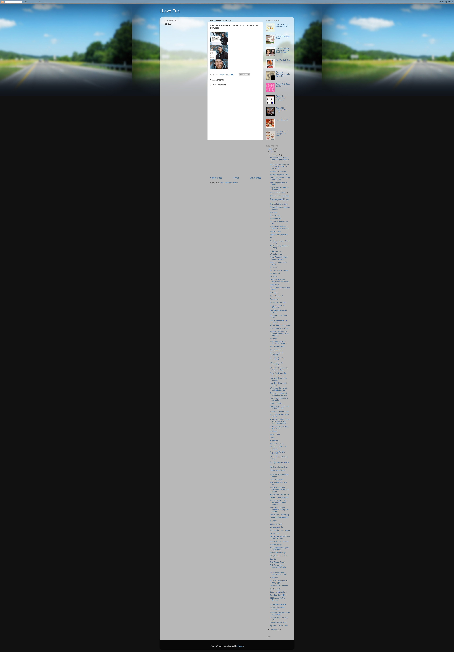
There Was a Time (277, 444)
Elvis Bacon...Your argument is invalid (278, 566)
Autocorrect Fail (276, 544)
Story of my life (275, 218)
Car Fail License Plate (278, 623)
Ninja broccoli (275, 273)
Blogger (240, 646)
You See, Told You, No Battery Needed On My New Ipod (279, 333)
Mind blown (274, 441)
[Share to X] (244, 74)
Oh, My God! (275, 533)
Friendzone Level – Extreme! (277, 354)
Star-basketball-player (278, 604)
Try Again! (273, 338)
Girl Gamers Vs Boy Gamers (277, 599)
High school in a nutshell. (279, 270)
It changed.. (274, 293)
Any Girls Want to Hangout (280, 325)
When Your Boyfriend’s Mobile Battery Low (278, 389)
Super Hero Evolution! (278, 592)
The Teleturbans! (276, 296)
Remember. (274, 299)
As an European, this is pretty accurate (278, 258)
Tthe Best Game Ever (278, 595)
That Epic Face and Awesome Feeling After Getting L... (279, 489)
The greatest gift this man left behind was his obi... (280, 200)
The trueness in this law (279, 235)
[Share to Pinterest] (249, 74)
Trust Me (273, 521)
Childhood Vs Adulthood (279, 586)
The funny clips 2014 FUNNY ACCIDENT (278, 342)
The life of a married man (279, 411)
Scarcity (273, 559)
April (272, 152)
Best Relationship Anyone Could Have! (279, 548)
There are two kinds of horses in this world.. (278, 394)
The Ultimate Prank (277, 562)
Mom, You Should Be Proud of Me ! (278, 374)
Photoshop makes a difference (277, 306)
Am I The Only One (283, 60)
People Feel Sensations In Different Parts (280, 537)
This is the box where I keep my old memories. (279, 227)
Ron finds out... (275, 215)
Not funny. (274, 431)
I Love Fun (170, 11)
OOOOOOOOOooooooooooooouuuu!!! (280, 178)
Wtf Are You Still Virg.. (278, 553)
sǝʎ (271, 238)
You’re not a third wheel (279, 193)
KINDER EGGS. (276, 403)
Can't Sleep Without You (279, 328)
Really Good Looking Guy (279, 494)
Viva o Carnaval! (282, 120)
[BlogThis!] (242, 74)
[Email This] (240, 74)
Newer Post (216, 178)
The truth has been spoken (280, 530)
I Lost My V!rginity (276, 479)
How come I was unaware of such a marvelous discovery (279, 166)
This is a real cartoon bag (279, 196)
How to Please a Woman (279, 541)
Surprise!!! (274, 577)
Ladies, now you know (278, 302)
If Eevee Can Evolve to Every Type (278, 582)
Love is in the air (276, 524)
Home (236, 178)
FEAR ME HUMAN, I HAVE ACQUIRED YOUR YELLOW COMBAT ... (280, 421)
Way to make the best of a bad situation (280, 188)
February (274, 155)
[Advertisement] (235, 158)
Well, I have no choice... (279, 556)
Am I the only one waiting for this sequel (279, 463)
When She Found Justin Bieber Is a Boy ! (279, 369)
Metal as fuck (275, 434)
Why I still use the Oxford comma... (282, 25)
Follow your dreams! (277, 470)
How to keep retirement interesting (279, 399)
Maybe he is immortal (278, 171)
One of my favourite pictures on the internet (279, 280)
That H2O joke (275, 231)
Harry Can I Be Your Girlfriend (277, 359)
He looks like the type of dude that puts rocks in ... (279, 159)
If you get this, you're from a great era (280, 427)
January (274, 629)
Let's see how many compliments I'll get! (278, 573)
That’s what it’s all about (279, 204)
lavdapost (273, 212)
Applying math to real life (279, 174)
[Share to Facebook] (246, 74)
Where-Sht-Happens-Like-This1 (281, 110)
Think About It (275, 589)
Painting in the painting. (279, 467)
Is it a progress (275, 251)
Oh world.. (274, 276)
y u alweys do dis (276, 527)
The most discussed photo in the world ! (283, 74)
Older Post (255, 178)
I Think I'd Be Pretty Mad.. (279, 498)
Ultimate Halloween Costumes (277, 608)
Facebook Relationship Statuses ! (280, 98)
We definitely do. (276, 254)
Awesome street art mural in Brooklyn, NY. (279, 407)
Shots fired (274, 267)
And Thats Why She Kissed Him (277, 453)
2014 (271, 149)
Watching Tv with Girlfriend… (276, 364)
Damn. (272, 437)
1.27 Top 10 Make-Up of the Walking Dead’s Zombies (283, 50)
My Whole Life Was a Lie (279, 626)
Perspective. (274, 285)
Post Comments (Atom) (229, 183)
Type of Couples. (276, 350)
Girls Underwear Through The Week (282, 134)
